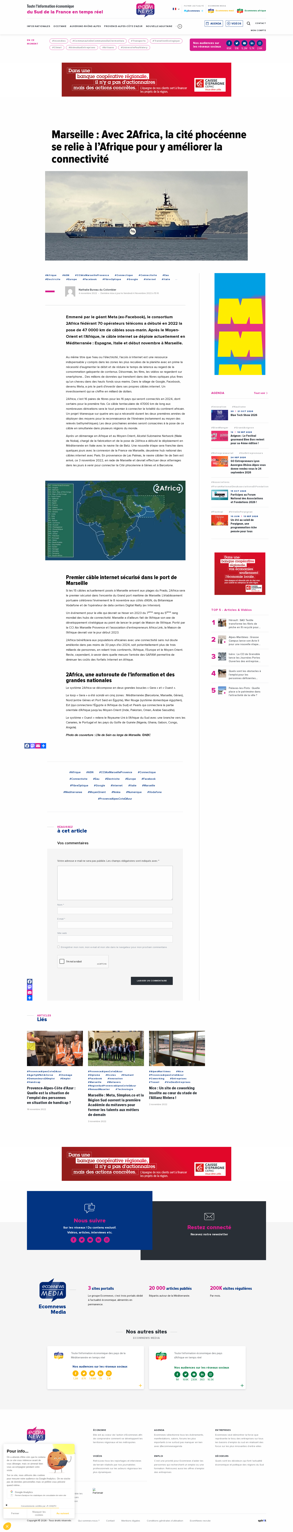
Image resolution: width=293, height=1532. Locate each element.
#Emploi (65, 1078)
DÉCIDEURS (222, 1456)
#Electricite (53, 279)
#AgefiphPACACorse (40, 1075)
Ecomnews (192, 10)
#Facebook (90, 279)
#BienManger (219, 428)
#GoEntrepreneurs (251, 453)
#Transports (138, 41)
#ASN (65, 275)
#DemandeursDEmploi (41, 1078)
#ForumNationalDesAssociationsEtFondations (240, 486)
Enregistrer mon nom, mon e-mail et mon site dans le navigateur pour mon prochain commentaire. (114, 947)
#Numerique (134, 792)
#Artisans (108, 47)
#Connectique (124, 275)
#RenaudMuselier (99, 1089)
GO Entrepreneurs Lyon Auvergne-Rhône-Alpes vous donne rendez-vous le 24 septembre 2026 (248, 466)
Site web (62, 933)
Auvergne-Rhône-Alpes (85, 26)
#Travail (154, 1082)
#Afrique (51, 275)
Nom (60, 905)
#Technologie (124, 1089)
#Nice (180, 1071)
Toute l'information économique (65, 9)
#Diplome (94, 1075)
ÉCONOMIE (99, 1430)
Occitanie (59, 26)
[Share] (43, 746)
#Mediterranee (72, 792)
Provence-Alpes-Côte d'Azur (123, 26)
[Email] (38, 746)
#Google (132, 279)
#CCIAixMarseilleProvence (92, 275)
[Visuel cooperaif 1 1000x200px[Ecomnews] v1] (146, 80)
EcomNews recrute (200, 1521)
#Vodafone (154, 792)
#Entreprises (178, 1078)
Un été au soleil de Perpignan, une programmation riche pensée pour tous (244, 525)
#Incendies (58, 41)
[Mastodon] (32, 746)
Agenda (215, 23)
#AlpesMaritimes (160, 1071)
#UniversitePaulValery (134, 47)
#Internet (150, 279)
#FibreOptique (112, 279)
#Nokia (116, 792)
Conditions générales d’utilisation (165, 1521)
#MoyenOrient (97, 792)
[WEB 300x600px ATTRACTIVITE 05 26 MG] (239, 324)
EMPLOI (158, 1456)
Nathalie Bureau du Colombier (97, 289)
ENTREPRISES (223, 1430)
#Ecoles (111, 1075)
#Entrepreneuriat (222, 453)
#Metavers (114, 1082)
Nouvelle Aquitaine (159, 26)
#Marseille (148, 785)
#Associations (220, 482)
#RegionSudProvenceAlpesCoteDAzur (112, 1086)
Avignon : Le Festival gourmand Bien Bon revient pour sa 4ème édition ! (247, 439)
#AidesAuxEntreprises (82, 47)
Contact (110, 1521)
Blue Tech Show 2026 (244, 415)
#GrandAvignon (244, 428)
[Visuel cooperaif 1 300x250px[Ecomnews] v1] (239, 573)
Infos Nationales (38, 26)
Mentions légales (130, 1521)
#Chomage (65, 1075)
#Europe (71, 279)
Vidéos (236, 23)
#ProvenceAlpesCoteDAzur (115, 798)
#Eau (166, 275)
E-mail (61, 919)
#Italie (166, 279)
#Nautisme (239, 407)
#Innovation (218, 407)
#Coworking (156, 1078)
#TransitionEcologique (166, 41)
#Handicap (33, 1082)
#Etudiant (127, 1075)
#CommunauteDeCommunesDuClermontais (98, 41)
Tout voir (259, 393)
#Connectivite (148, 275)
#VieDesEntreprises (177, 1082)
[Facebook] (27, 746)
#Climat (57, 47)
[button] (180, 26)
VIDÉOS (97, 1456)
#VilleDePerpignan (241, 512)
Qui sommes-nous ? (88, 1521)
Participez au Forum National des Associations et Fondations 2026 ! (247, 498)
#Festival (217, 512)
